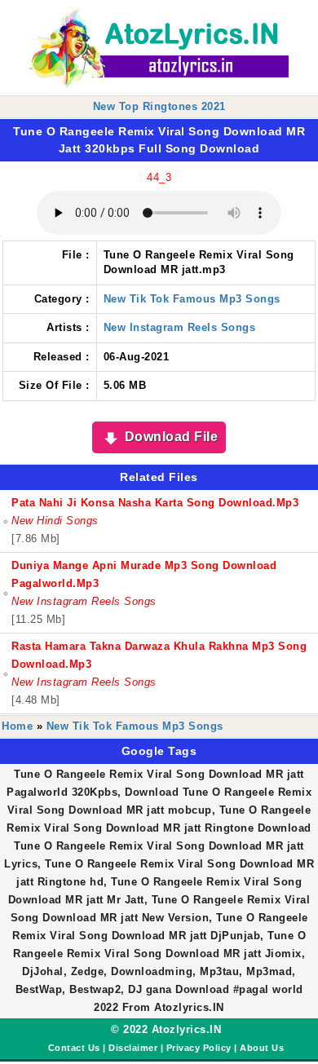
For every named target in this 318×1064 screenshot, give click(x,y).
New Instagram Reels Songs (180, 327)
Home (17, 726)
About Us (262, 1048)
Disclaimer (132, 1048)
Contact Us (74, 1048)
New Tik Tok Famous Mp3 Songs (192, 299)
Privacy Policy (199, 1048)
